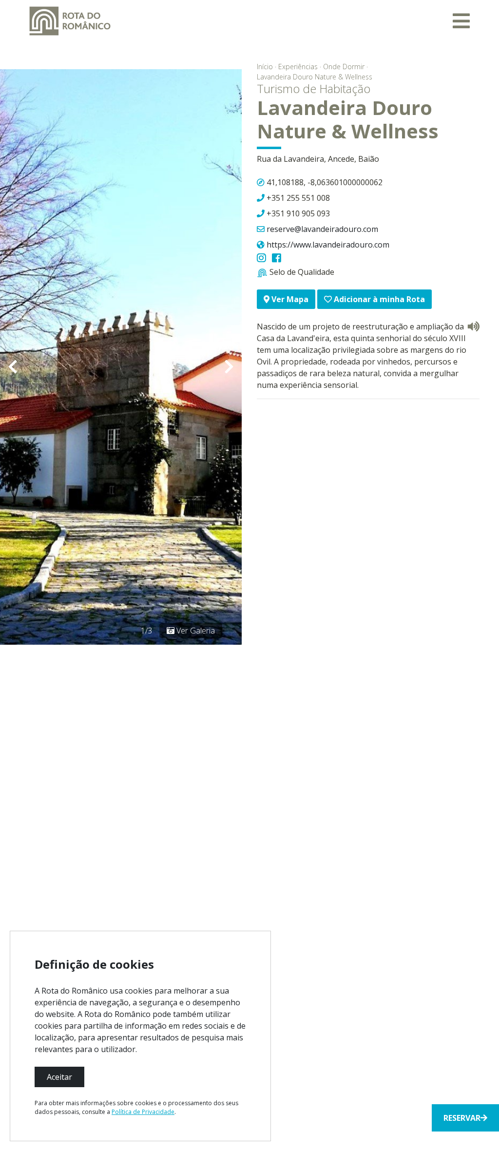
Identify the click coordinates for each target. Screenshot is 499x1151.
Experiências (298, 66)
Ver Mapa (288, 299)
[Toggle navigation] (461, 21)
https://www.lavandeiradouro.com (328, 244)
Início (265, 66)
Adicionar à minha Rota (378, 299)
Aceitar (59, 1077)
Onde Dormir (344, 66)
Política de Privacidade (143, 1112)
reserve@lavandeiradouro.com (322, 229)
